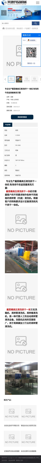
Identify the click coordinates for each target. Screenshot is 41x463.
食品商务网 (12, 460)
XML (37, 458)
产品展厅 (27, 28)
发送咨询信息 (22, 117)
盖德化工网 (19, 460)
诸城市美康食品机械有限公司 (26, 458)
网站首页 (20, 28)
